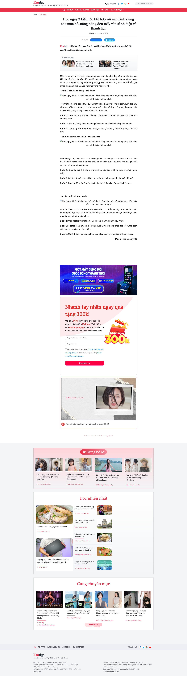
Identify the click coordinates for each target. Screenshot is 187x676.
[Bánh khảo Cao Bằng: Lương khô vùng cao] (104, 537)
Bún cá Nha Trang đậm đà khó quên (52, 526)
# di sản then (85, 513)
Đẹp (35, 14)
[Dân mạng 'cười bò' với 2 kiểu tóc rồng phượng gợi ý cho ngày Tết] (49, 464)
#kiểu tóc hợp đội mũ (106, 436)
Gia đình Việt (116, 10)
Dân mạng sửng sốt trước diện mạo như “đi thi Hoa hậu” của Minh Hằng (136, 613)
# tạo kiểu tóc (78, 484)
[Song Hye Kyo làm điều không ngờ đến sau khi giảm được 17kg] (108, 599)
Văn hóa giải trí (82, 10)
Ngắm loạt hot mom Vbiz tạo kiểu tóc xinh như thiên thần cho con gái (78, 476)
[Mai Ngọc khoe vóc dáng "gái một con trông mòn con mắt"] (78, 599)
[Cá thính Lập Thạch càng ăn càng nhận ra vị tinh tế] (104, 551)
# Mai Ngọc (77, 618)
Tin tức (70, 10)
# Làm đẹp (40, 484)
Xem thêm (93, 625)
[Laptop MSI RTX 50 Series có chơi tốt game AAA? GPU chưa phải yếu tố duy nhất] (54, 547)
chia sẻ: (85, 40)
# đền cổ (84, 527)
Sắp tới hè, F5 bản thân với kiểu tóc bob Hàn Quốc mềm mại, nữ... (85, 64)
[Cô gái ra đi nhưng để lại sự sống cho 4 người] (104, 565)
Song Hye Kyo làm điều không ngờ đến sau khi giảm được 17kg (107, 613)
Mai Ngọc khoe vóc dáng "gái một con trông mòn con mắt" (78, 612)
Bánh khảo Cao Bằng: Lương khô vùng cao (85, 535)
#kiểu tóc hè (95, 436)
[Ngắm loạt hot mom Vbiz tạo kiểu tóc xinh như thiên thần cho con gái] (79, 464)
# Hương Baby (108, 485)
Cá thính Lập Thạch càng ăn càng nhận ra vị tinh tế (85, 549)
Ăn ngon (105, 10)
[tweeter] (122, 3)
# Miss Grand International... (46, 625)
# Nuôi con (70, 484)
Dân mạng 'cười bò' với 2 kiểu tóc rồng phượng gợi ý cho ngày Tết (48, 476)
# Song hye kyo (109, 620)
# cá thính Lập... (87, 554)
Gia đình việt (78, 647)
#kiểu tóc (87, 436)
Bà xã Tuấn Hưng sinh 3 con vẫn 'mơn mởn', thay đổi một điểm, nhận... (107, 477)
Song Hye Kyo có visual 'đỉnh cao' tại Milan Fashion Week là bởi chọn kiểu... (122, 65)
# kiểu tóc (47, 484)
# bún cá (47, 531)
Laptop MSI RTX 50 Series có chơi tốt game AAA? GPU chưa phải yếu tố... (53, 560)
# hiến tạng (86, 568)
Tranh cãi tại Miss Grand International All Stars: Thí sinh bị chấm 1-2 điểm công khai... (48, 614)
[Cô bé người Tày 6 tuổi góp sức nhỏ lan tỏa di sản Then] (104, 510)
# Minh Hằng (137, 620)
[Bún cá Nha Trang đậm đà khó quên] (54, 514)
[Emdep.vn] (39, 2)
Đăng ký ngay (84, 363)
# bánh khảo (86, 541)
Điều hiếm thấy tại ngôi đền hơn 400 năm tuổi (85, 521)
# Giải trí (77, 513)
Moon (91, 33)
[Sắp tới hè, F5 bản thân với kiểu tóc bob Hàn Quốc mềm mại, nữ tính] (68, 63)
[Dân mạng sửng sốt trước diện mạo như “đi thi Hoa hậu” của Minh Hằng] (137, 599)
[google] (125, 3)
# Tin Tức (78, 527)
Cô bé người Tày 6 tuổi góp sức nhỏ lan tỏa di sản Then (85, 508)
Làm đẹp (43, 14)
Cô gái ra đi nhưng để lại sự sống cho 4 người (84, 563)
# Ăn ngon (40, 531)
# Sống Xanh (41, 567)
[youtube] (128, 3)
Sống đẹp (95, 10)
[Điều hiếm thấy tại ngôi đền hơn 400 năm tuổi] (104, 523)
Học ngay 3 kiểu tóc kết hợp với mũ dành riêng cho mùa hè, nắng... (137, 477)
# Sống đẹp (78, 568)
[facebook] (118, 3)
